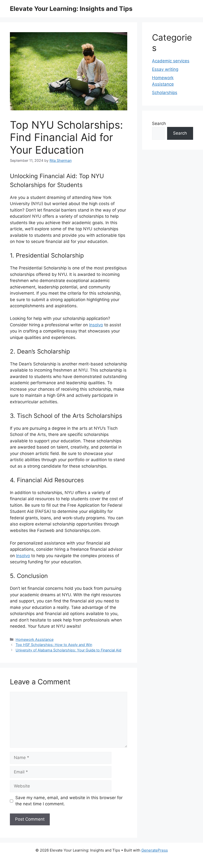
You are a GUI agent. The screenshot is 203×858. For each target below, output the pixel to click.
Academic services (170, 60)
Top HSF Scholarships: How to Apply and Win (54, 645)
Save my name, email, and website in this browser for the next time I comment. (69, 801)
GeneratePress (154, 850)
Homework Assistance (34, 639)
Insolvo (96, 324)
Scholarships (164, 92)
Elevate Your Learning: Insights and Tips (71, 8)
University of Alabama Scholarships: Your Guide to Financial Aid (68, 650)
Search (159, 123)
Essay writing (165, 69)
